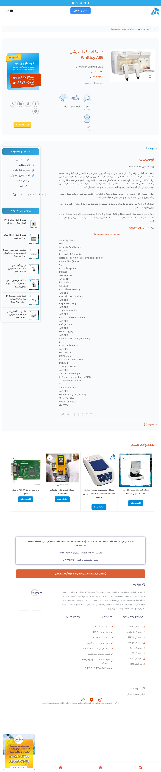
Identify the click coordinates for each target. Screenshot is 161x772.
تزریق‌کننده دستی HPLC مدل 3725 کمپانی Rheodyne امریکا (15, 299)
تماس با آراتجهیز (80, 10)
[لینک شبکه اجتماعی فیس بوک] (88, 3)
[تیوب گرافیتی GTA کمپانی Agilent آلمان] (34, 239)
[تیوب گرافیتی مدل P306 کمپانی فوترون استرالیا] (34, 224)
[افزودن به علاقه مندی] (123, 458)
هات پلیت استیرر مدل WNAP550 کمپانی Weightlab (16, 314)
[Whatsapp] (83, 700)
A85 (152, 214)
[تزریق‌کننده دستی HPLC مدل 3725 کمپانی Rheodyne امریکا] (34, 300)
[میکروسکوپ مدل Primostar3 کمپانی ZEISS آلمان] (34, 269)
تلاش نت (45, 703)
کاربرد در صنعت (143, 29)
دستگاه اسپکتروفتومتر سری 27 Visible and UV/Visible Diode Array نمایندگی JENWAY (99, 494)
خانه (153, 29)
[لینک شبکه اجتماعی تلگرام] (73, 3)
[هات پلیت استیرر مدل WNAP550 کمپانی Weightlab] (34, 315)
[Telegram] (91, 700)
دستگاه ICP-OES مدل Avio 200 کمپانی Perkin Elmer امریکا (15, 284)
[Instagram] (100, 700)
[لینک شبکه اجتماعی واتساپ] (77, 3)
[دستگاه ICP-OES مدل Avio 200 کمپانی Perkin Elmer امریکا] (34, 284)
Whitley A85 (135, 228)
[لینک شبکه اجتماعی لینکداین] (81, 3)
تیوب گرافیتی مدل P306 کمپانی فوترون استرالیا (15, 222)
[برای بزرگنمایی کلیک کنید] (150, 76)
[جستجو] (15, 194)
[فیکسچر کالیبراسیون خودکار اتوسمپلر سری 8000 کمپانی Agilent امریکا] (34, 254)
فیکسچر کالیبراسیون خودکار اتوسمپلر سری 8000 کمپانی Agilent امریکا (14, 253)
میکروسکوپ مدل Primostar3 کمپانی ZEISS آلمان (17, 268)
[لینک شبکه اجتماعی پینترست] (85, 3)
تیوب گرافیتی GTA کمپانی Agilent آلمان (14, 237)
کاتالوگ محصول (96, 76)
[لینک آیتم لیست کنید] (18, 160)
